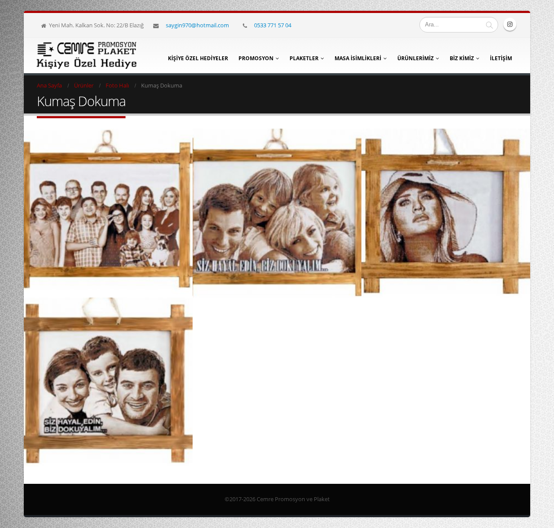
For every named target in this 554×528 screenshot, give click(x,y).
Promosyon (256, 58)
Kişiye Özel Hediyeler (198, 58)
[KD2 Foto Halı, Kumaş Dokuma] (445, 213)
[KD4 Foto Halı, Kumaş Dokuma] (108, 213)
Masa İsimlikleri (358, 58)
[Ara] (489, 24)
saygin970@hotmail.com (197, 25)
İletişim (501, 58)
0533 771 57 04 (272, 25)
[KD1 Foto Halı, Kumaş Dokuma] (108, 382)
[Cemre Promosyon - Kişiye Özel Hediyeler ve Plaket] (86, 55)
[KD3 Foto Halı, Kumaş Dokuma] (277, 213)
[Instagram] (509, 24)
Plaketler (304, 58)
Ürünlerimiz (415, 58)
